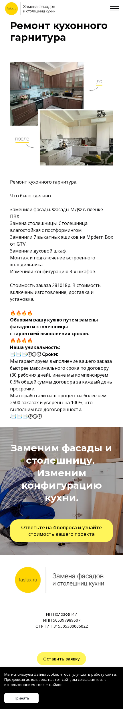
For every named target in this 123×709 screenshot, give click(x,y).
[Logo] (29, 8)
